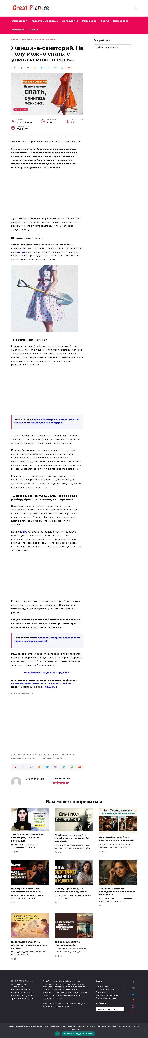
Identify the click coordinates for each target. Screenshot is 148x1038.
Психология (121, 21)
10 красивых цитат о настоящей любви (67, 943)
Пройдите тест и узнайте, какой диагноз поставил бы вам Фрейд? (72, 838)
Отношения (19, 21)
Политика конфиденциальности (78, 1034)
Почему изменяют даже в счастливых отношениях (26, 890)
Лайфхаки (18, 29)
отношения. (69, 754)
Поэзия (33, 29)
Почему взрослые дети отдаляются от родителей (71, 890)
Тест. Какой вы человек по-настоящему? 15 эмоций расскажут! (27, 837)
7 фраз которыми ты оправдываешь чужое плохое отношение (117, 891)
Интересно (89, 21)
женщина (17, 754)
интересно (54, 754)
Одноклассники (21, 683)
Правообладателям (106, 998)
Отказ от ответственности (109, 989)
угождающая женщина (50, 758)
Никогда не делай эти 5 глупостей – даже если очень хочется (29, 944)
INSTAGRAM (50, 686)
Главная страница (20, 40)
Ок (57, 1034)
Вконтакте (39, 683)
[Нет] (144, 1030)
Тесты (105, 21)
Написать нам (103, 986)
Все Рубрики (37, 40)
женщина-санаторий (35, 754)
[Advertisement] (47, 193)
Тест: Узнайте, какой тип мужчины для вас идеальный (117, 839)
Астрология (70, 21)
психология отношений (24, 758)
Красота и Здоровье (45, 21)
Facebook (55, 683)
